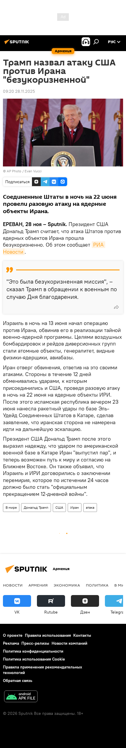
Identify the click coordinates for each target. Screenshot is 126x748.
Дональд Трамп (36, 507)
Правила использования (48, 635)
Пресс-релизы (35, 643)
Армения (38, 585)
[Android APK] (21, 697)
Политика (97, 585)
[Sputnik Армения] (17, 44)
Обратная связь (17, 680)
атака (90, 507)
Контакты (82, 635)
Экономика (67, 585)
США (59, 507)
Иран (74, 507)
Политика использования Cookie (34, 659)
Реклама (11, 643)
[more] (116, 307)
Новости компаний (69, 643)
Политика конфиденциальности (33, 651)
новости (13, 585)
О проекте (13, 635)
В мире (11, 507)
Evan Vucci (33, 171)
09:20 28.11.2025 (19, 91)
